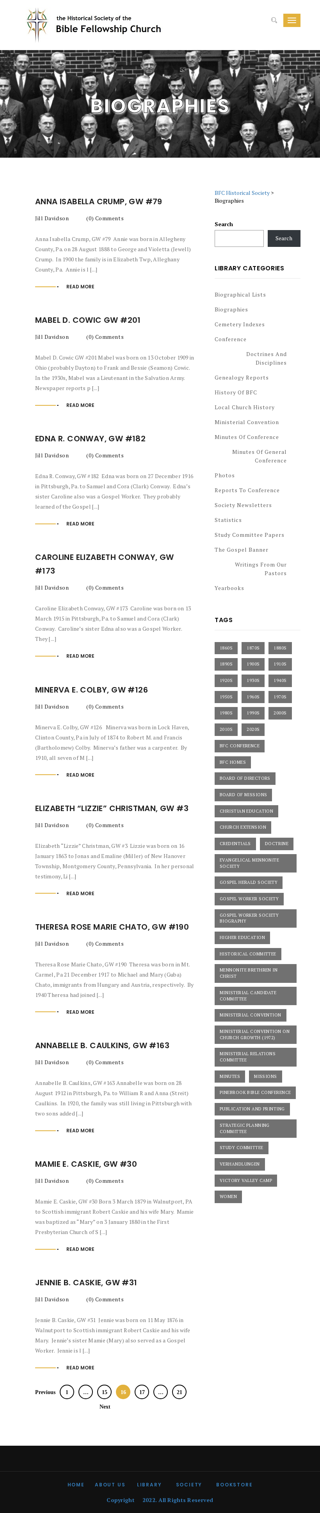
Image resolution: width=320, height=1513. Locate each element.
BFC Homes (233, 762)
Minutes (230, 1076)
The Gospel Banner (241, 549)
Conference (231, 339)
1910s (280, 664)
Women (228, 1196)
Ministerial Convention (247, 422)
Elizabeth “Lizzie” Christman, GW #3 (112, 808)
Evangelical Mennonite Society (249, 863)
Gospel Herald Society (248, 882)
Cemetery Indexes (240, 324)
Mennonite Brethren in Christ (248, 973)
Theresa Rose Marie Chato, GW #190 (113, 926)
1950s (226, 697)
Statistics (228, 520)
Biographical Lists (240, 294)
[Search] (274, 20)
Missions (265, 1076)
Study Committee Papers (249, 534)
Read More (80, 286)
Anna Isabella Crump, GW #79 (99, 201)
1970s (280, 697)
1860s (226, 648)
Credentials (235, 843)
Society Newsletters (243, 505)
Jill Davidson (52, 218)
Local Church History (245, 407)
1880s (280, 648)
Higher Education (242, 937)
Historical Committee (248, 954)
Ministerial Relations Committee (248, 1057)
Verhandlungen (240, 1164)
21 (179, 1392)
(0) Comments (104, 218)
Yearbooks (229, 588)
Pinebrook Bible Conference (255, 1092)
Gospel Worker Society (249, 898)
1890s (226, 664)
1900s (253, 664)
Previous (44, 1392)
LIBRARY (149, 1484)
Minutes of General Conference (259, 456)
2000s (280, 713)
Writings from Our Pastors (261, 569)
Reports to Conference (247, 490)
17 (142, 1392)
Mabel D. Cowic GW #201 (88, 320)
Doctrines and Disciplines (266, 358)
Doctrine (277, 843)
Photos (225, 475)
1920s (226, 680)
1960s (253, 697)
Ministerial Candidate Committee (248, 996)
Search (224, 224)
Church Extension (243, 827)
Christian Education (246, 811)
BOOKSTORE (234, 1484)
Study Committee (241, 1147)
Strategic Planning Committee (245, 1128)
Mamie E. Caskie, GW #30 (86, 1164)
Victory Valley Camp (246, 1180)
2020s (253, 729)
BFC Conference (240, 745)
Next (106, 1407)
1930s (253, 680)
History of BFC (236, 392)
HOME (76, 1484)
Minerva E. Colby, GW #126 (93, 689)
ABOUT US (110, 1484)
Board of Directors (245, 778)
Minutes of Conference (247, 437)
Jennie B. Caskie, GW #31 (87, 1282)
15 (104, 1392)
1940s (280, 680)
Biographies (231, 309)
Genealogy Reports (242, 377)
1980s (226, 713)
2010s (226, 729)
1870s (253, 648)
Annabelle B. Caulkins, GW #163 (102, 1045)
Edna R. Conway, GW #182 (91, 438)
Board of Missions (243, 794)
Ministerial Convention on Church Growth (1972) (255, 1034)
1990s (253, 713)
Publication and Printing (252, 1109)
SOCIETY (189, 1484)
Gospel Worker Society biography (249, 918)
